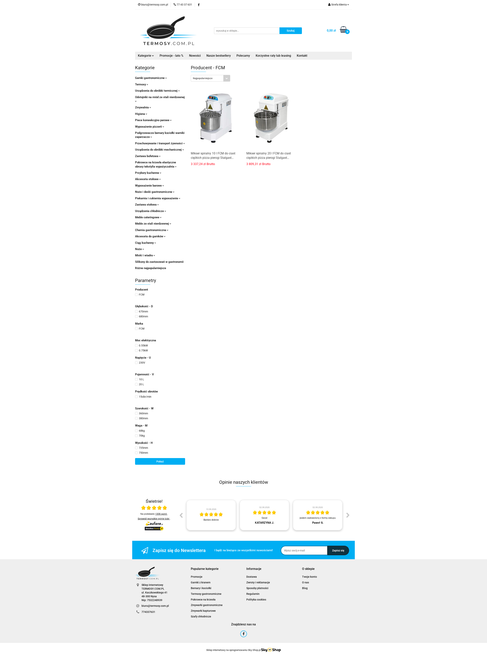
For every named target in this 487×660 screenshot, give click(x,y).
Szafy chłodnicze (201, 616)
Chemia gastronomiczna (151, 230)
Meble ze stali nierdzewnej (152, 223)
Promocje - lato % (171, 55)
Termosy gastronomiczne (206, 593)
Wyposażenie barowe (148, 185)
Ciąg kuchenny (144, 243)
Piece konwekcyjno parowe (152, 120)
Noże (138, 249)
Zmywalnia (142, 107)
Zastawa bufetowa (147, 156)
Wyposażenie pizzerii (149, 126)
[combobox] (210, 78)
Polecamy (243, 55)
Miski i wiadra (144, 255)
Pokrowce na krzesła (203, 599)
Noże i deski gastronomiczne (154, 192)
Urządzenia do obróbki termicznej (156, 90)
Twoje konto (309, 576)
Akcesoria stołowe (147, 179)
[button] (205, 569)
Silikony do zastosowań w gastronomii (159, 262)
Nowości (195, 55)
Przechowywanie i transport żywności (159, 143)
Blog (305, 588)
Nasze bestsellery (218, 55)
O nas (305, 582)
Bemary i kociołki (201, 588)
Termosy (141, 84)
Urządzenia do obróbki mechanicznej (158, 149)
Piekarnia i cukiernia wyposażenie (157, 198)
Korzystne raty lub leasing (273, 55)
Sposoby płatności (257, 588)
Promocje (196, 576)
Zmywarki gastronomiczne (207, 605)
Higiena (140, 114)
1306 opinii (161, 513)
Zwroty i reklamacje (258, 582)
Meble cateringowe (147, 217)
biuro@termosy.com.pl (155, 605)
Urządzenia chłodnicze (150, 211)
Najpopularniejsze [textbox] (202, 78)
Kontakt (302, 55)
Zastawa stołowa (146, 204)
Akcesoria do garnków (149, 236)
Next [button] (348, 515)
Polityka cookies (256, 599)
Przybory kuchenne (147, 173)
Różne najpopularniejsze (150, 268)
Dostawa (251, 576)
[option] (211, 515)
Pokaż (160, 461)
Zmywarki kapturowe (203, 610)
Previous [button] (181, 515)
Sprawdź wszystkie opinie (153, 518)
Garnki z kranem (200, 582)
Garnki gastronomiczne (150, 78)
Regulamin (252, 593)
